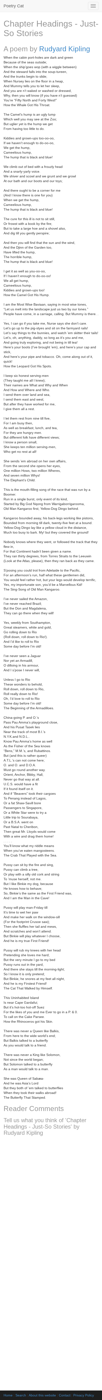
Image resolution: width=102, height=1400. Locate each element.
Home (8, 1395)
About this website (42, 1395)
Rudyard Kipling (64, 49)
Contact (64, 1395)
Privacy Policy (83, 1395)
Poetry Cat (14, 6)
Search (20, 1395)
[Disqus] (51, 1202)
